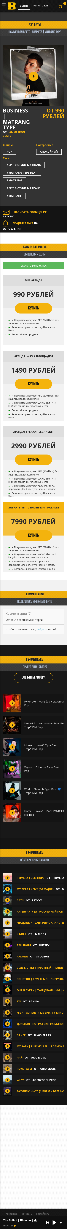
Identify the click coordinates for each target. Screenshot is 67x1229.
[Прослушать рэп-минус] (12, 703)
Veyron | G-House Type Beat (41, 767)
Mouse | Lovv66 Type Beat (41, 745)
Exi (19, 1001)
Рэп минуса (11, 1214)
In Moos (40, 934)
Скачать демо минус (34, 265)
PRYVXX (37, 900)
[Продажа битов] (12, 7)
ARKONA (22, 956)
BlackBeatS (42, 1035)
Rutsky (44, 945)
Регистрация (41, 5)
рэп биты (35, 25)
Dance (21, 1035)
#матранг (14, 196)
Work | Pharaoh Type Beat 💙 (42, 789)
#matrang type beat (22, 172)
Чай (20, 1057)
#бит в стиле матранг (23, 188)
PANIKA (34, 1001)
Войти (24, 5)
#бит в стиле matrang (24, 165)
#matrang (14, 180)
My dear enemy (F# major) (35, 889)
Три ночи (24, 945)
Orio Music (38, 1057)
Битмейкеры (42, 1214)
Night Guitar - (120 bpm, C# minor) (41, 1012)
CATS (20, 900)
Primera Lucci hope (30, 878)
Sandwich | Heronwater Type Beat (45, 723)
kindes (21, 934)
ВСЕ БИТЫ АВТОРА (33, 677)
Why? (20, 1080)
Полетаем (24, 1068)
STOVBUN (42, 956)
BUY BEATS (27, 1214)
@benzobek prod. (44, 1080)
